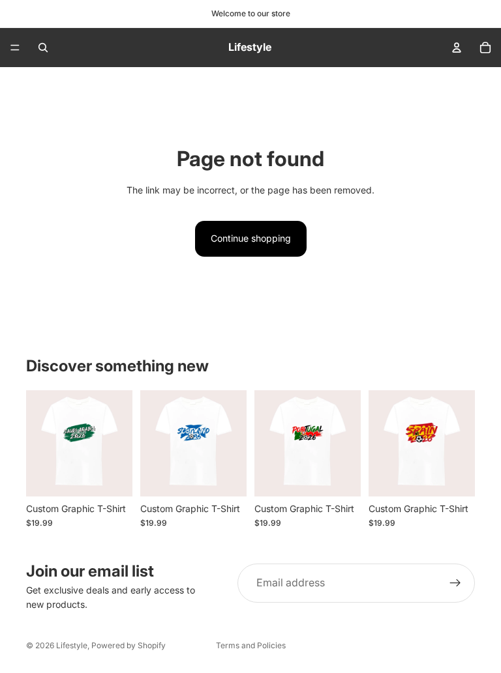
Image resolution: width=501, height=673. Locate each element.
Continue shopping (251, 238)
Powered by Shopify (128, 645)
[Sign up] (455, 583)
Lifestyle (71, 645)
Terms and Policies (251, 645)
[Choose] (112, 476)
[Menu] (15, 48)
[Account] (456, 47)
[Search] (43, 47)
